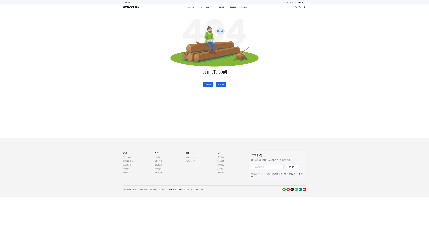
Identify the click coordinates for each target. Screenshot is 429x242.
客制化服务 (190, 157)
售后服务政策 (159, 172)
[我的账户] (305, 7)
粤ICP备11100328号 (195, 189)
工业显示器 (127, 165)
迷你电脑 (126, 169)
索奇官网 (127, 2)
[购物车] (300, 7)
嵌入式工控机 (128, 161)
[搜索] (296, 7)
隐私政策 (172, 189)
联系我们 (221, 84)
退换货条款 (158, 165)
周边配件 (126, 172)
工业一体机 (127, 157)
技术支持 (158, 169)
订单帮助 (158, 157)
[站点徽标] (131, 7)
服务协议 (181, 189)
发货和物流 (158, 161)
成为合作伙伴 (190, 161)
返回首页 (208, 84)
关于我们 (220, 157)
